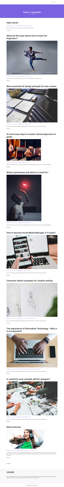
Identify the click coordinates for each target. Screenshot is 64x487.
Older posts (9, 463)
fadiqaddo (9, 25)
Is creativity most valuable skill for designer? (28, 379)
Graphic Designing (23, 222)
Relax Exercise (14, 427)
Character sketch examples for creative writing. (30, 280)
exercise (27, 450)
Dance (21, 76)
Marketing (21, 270)
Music (23, 76)
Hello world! (12, 22)
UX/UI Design (22, 124)
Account (48, 2)
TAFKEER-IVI (35, 485)
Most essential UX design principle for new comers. (32, 86)
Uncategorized (22, 25)
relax (30, 450)
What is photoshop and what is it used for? (27, 172)
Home (36, 2)
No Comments (29, 25)
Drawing (21, 318)
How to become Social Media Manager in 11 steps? (31, 233)
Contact (44, 2)
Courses (40, 2)
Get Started (53, 2)
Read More (8, 30)
